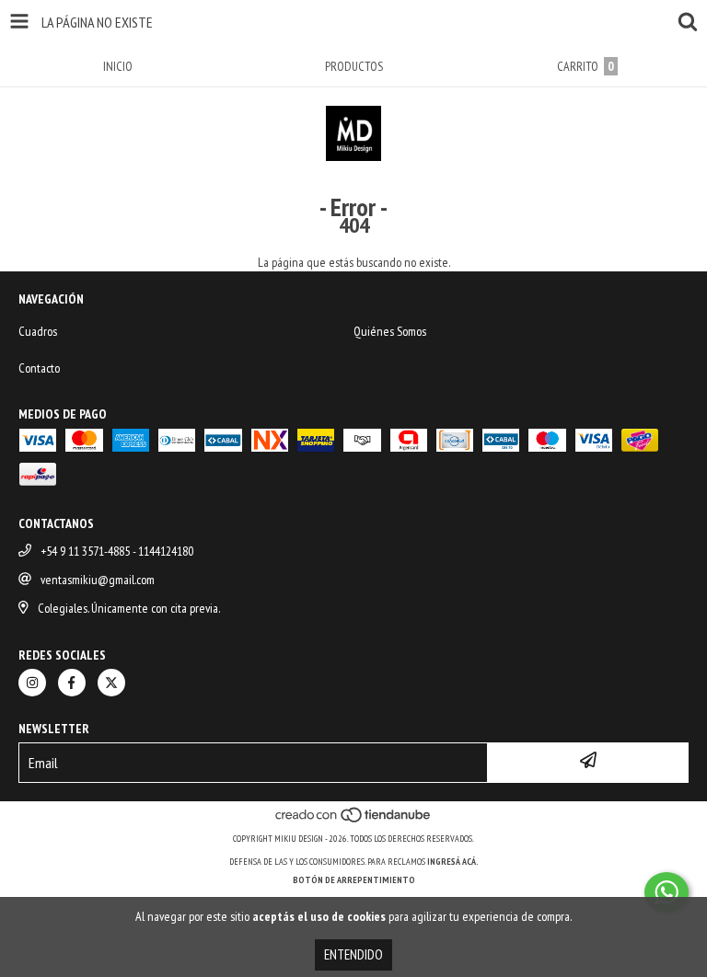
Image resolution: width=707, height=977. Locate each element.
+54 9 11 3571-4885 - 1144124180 (117, 551)
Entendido (353, 954)
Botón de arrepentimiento (354, 880)
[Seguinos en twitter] (111, 682)
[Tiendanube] (354, 820)
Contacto (39, 368)
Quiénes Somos (390, 331)
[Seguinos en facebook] (72, 682)
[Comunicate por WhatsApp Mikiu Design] (666, 892)
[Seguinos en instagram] (32, 682)
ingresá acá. (453, 862)
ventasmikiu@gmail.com (98, 579)
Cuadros (37, 331)
